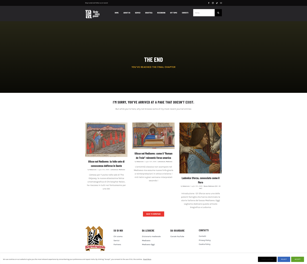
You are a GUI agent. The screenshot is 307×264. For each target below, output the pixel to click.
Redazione (92, 169)
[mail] (221, 3)
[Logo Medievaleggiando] (95, 227)
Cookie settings (267, 259)
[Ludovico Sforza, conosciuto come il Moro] (200, 148)
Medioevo (122, 169)
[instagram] (213, 3)
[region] (153, 258)
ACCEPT (298, 259)
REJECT (284, 259)
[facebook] (209, 3)
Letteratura (114, 169)
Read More (147, 259)
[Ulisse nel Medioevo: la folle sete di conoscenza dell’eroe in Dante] (106, 140)
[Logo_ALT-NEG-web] (92, 10)
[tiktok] (217, 3)
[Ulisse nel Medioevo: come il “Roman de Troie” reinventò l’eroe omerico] (153, 136)
